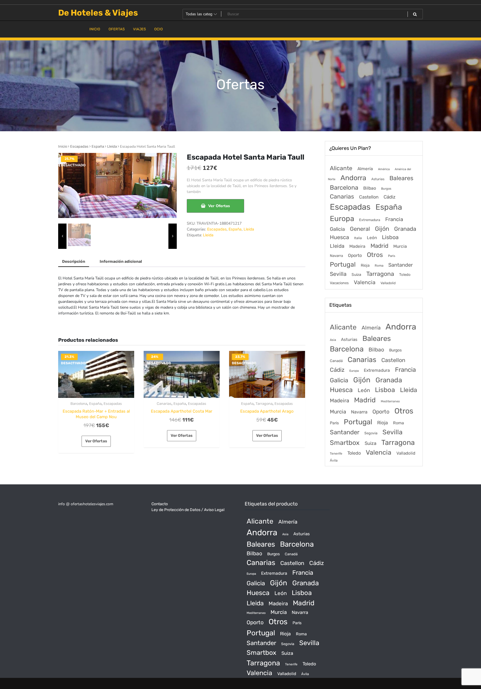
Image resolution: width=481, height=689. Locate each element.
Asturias (377, 179)
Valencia (365, 282)
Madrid (379, 245)
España (98, 146)
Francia (394, 219)
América (384, 169)
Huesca (339, 237)
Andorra (353, 178)
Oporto (355, 255)
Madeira (357, 246)
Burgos (386, 188)
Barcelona (78, 403)
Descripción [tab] (73, 261)
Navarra (336, 256)
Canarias (164, 403)
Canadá (336, 361)
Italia (358, 238)
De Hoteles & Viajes (98, 13)
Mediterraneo (390, 401)
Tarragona (264, 403)
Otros (375, 255)
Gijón (382, 228)
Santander (400, 265)
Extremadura (369, 220)
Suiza (356, 274)
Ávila (334, 460)
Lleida (112, 146)
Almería (365, 168)
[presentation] (62, 236)
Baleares (401, 178)
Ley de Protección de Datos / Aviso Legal (187, 509)
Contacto (159, 504)
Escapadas (79, 146)
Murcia (400, 246)
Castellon (369, 197)
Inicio (62, 146)
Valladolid (388, 283)
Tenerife (336, 453)
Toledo (405, 274)
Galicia (337, 229)
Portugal (343, 264)
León (372, 237)
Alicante (341, 168)
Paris (391, 256)
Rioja (365, 265)
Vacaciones (339, 283)
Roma (379, 265)
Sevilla (338, 274)
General (360, 228)
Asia (333, 340)
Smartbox (345, 443)
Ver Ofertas (219, 206)
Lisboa (390, 237)
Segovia (370, 433)
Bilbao (369, 188)
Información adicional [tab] (121, 261)
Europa (342, 218)
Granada (405, 228)
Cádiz (390, 197)
